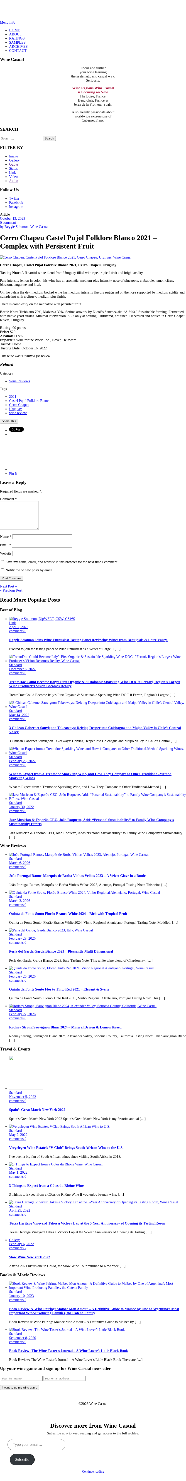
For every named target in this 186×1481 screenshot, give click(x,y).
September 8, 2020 (22, 1338)
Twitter (14, 198)
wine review (18, 413)
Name (5, 536)
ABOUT (15, 34)
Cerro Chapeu (19, 405)
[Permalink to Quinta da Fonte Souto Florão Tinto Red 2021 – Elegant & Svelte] (81, 968)
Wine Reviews (19, 381)
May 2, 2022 (18, 1135)
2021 (12, 396)
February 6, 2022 (21, 1244)
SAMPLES (17, 42)
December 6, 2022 (22, 669)
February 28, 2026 (22, 938)
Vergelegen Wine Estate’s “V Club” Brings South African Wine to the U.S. (66, 1148)
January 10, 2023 (21, 1296)
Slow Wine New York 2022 (29, 1257)
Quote (13, 164)
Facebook (16, 202)
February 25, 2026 (22, 976)
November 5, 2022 (22, 1097)
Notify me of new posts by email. (29, 570)
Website (5, 553)
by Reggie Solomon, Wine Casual (24, 227)
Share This (9, 421)
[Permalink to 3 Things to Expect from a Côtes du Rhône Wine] (56, 1164)
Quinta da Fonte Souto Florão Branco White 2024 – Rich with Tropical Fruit (68, 914)
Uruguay (15, 409)
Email (5, 545)
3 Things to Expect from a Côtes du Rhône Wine (46, 1185)
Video (13, 177)
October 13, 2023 (12, 218)
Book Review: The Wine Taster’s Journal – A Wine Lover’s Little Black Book (68, 1351)
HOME (14, 30)
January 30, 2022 (21, 807)
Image (13, 156)
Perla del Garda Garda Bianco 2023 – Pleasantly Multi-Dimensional (61, 951)
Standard (15, 665)
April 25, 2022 (19, 1210)
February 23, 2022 (22, 761)
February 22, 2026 (22, 1014)
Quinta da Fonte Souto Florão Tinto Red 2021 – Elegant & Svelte (59, 989)
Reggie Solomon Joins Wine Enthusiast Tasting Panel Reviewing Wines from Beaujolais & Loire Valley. (88, 640)
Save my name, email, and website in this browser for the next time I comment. (61, 562)
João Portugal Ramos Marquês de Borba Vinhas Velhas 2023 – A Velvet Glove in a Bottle (77, 876)
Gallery (14, 160)
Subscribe (22, 1459)
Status (13, 168)
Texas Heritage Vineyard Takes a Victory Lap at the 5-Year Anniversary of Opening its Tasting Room (87, 1223)
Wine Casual (93, 10)
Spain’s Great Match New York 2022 (37, 1110)
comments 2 (17, 1139)
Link (12, 172)
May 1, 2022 (18, 1172)
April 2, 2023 (18, 627)
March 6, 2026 (19, 863)
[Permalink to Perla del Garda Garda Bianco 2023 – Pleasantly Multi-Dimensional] (51, 930)
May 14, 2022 (19, 715)
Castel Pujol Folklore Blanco (29, 401)
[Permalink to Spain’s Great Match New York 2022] (26, 1088)
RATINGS (17, 38)
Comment (8, 499)
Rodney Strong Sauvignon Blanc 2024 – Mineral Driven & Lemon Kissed (65, 1027)
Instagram (16, 207)
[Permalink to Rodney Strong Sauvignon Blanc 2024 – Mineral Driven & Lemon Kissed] (83, 1006)
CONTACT (18, 50)
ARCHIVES (18, 46)
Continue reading (93, 1471)
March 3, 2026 (19, 901)
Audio (13, 181)
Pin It (13, 473)
